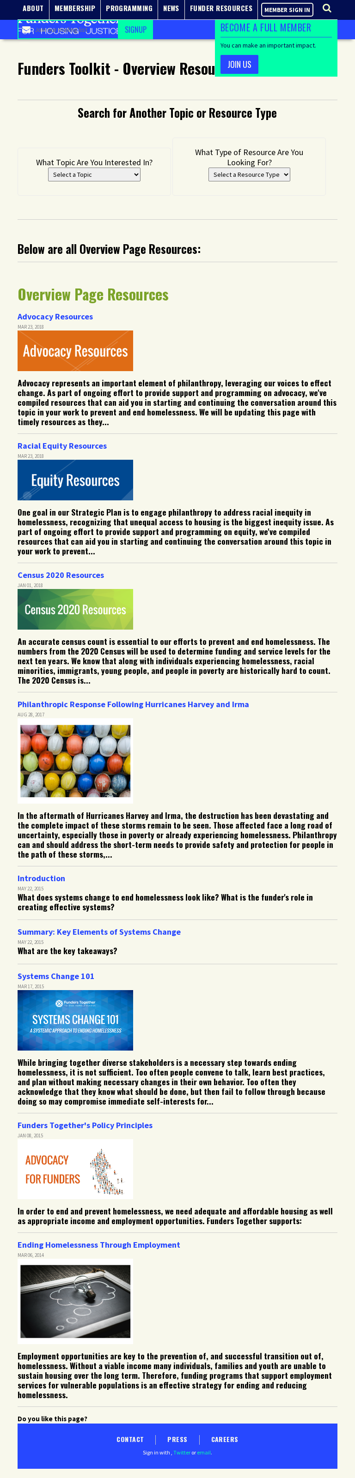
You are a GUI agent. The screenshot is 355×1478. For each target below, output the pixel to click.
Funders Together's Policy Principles (85, 1125)
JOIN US (239, 64)
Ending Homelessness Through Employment (99, 1244)
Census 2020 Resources (61, 575)
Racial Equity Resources (62, 445)
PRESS (177, 1439)
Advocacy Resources (55, 316)
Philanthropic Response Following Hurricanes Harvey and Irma (133, 704)
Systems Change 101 (56, 976)
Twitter (181, 1452)
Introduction (41, 878)
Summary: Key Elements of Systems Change (99, 931)
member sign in (287, 10)
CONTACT (130, 1439)
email (204, 1452)
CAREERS (225, 1439)
